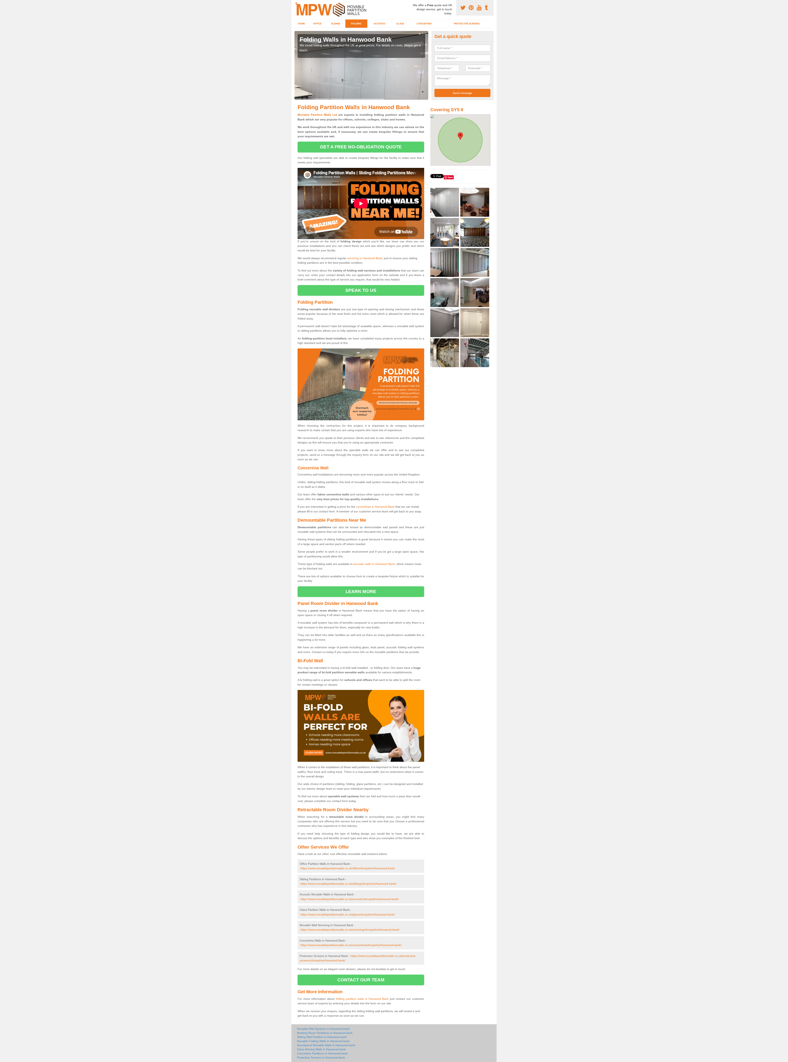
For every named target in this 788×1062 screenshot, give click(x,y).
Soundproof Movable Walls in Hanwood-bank (326, 1045)
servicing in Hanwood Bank (364, 258)
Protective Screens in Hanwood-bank (321, 1057)
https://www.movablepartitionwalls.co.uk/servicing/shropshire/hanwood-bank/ (350, 929)
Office (317, 23)
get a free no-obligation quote (361, 146)
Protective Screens (467, 23)
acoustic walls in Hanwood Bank (374, 564)
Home (301, 23)
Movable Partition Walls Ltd (317, 114)
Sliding (335, 23)
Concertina (424, 23)
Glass (400, 23)
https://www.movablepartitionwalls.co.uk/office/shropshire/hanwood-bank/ (347, 868)
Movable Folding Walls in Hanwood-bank (323, 1041)
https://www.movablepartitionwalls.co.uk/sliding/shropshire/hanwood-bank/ (348, 883)
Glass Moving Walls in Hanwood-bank (321, 1049)
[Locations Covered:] (296, 3)
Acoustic (380, 23)
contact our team (361, 979)
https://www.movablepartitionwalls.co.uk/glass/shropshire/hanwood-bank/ (347, 914)
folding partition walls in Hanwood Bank (362, 998)
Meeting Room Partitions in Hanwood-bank (325, 1033)
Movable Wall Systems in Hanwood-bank (323, 1028)
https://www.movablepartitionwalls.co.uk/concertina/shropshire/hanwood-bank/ (351, 945)
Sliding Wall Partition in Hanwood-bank (322, 1037)
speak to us (360, 290)
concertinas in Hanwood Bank (375, 506)
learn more (361, 591)
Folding (356, 23)
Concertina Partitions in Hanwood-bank (322, 1053)
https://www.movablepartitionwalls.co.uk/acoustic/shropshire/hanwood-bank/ (349, 899)
